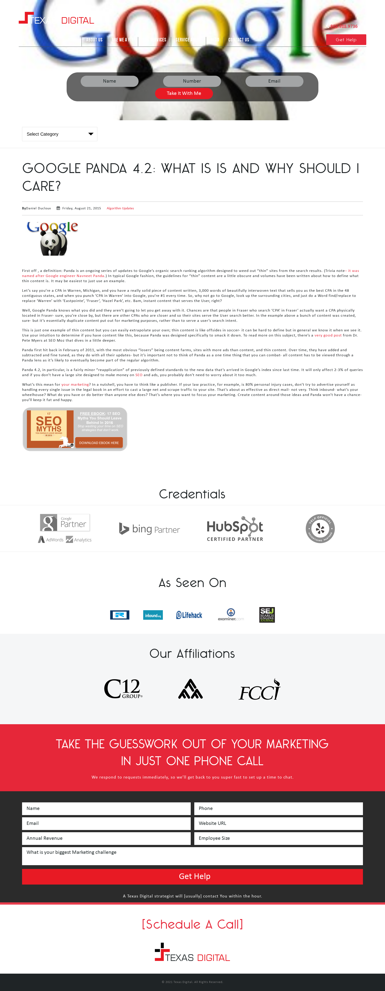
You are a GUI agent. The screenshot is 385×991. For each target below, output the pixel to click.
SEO (139, 375)
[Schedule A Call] (192, 924)
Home (72, 40)
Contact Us (238, 40)
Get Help (346, 40)
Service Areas (188, 40)
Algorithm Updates (120, 208)
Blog (215, 40)
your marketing (75, 385)
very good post (328, 335)
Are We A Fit (122, 40)
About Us (94, 40)
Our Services (154, 40)
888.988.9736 (344, 26)
